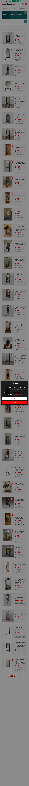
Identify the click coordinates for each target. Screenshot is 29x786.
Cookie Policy (18, 394)
